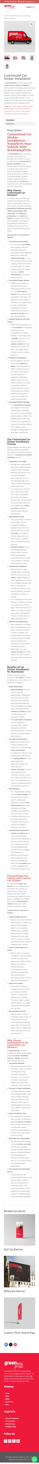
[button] (32, 24)
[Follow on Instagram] (9, 1441)
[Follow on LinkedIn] (18, 1441)
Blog (6, 1404)
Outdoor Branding (14, 16)
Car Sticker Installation (22, 109)
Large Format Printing (19, 106)
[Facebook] (6, 1344)
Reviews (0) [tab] (10, 124)
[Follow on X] (14, 1441)
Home (6, 16)
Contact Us (9, 1401)
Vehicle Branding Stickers (20, 114)
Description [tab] (10, 120)
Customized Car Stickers (12, 111)
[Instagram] (15, 1344)
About (7, 1399)
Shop (7, 1396)
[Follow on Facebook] (5, 1441)
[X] (10, 1344)
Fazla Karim (27, 1459)
